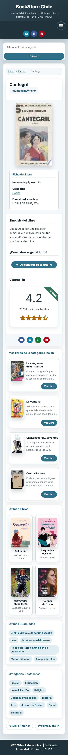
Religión (39, 690)
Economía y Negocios (24, 697)
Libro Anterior (21, 725)
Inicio (11, 71)
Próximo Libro (47, 725)
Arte (13, 705)
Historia (47, 697)
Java (13, 640)
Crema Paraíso (35, 473)
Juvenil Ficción (20, 690)
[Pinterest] (42, 34)
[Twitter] (26, 34)
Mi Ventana (33, 401)
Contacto (36, 749)
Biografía (16, 712)
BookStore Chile (34, 7)
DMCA (48, 749)
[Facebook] (34, 34)
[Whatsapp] (38, 340)
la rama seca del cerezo (36, 640)
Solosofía (20, 551)
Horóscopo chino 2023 (21, 602)
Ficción (22, 71)
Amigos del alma (45, 659)
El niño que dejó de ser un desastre (31, 632)
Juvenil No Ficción (32, 705)
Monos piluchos (20, 659)
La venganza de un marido (34, 365)
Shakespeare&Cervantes (42, 437)
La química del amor (47, 552)
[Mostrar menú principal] (61, 25)
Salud (52, 705)
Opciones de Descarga (34, 264)
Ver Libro (49, 386)
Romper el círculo (47, 602)
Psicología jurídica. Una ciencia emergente (29, 649)
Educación (31, 682)
